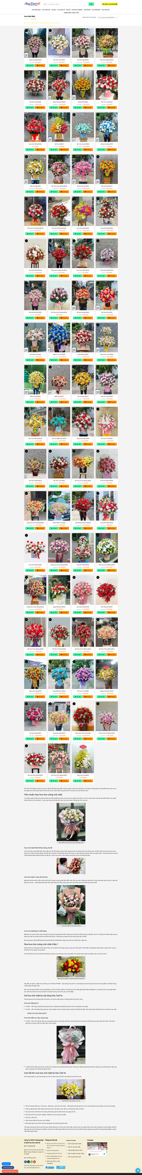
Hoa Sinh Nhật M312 (107, 228)
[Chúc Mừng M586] (83, 337)
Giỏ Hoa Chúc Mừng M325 (35, 649)
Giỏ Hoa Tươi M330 (35, 102)
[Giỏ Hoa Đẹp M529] (83, 43)
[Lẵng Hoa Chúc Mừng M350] (35, 506)
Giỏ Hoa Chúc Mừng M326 (107, 565)
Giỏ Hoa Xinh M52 (106, 312)
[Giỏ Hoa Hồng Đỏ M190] (59, 211)
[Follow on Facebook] (25, 1161)
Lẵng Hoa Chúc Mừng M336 (35, 607)
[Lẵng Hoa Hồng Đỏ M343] (59, 253)
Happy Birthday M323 (106, 691)
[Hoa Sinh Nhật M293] (35, 463)
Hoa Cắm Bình (96, 9)
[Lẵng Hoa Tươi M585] (107, 337)
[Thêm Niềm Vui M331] (59, 506)
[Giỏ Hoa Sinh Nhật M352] (35, 758)
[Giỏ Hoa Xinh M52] (107, 295)
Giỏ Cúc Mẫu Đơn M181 (59, 438)
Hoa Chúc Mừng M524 (35, 438)
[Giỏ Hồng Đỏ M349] (107, 590)
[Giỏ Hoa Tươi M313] (107, 85)
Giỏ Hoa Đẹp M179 (106, 186)
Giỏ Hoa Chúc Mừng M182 (59, 186)
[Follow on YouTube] (34, 1161)
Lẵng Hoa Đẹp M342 (35, 60)
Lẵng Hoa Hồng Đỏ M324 (83, 733)
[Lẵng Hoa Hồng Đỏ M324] (83, 716)
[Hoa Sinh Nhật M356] (35, 127)
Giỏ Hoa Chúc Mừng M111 (107, 649)
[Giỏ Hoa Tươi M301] (59, 463)
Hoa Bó (68, 9)
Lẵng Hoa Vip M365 (83, 775)
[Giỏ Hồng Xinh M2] (35, 337)
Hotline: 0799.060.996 (10, 1171)
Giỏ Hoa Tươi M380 (83, 691)
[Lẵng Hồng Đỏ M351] (59, 590)
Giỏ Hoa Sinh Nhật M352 (35, 775)
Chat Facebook (8, 1168)
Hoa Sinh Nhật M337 (83, 607)
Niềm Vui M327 (59, 396)
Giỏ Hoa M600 (59, 144)
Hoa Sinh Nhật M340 (35, 565)
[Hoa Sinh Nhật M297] (83, 211)
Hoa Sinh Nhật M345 (35, 270)
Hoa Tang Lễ (61, 9)
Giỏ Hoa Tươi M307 (59, 60)
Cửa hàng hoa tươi (82, 983)
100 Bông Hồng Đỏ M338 (83, 523)
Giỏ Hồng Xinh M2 (35, 354)
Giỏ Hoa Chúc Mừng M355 (83, 480)
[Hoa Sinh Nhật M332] (83, 253)
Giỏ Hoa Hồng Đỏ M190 (59, 228)
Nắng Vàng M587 (35, 396)
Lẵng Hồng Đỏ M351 (59, 607)
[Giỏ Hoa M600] (59, 127)
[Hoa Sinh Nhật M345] (35, 253)
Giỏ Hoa (53, 9)
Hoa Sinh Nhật (36, 9)
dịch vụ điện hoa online (39, 983)
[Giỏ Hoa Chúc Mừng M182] (59, 169)
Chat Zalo (6, 1164)
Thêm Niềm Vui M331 (59, 523)
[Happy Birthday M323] (107, 674)
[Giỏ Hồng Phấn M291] (35, 295)
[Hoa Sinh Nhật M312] (107, 211)
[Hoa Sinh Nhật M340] (35, 548)
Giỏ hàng (40, 65)
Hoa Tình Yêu (46, 9)
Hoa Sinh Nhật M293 (35, 480)
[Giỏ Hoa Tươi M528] (107, 379)
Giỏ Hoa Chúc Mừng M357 (59, 775)
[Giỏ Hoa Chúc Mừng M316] (107, 716)
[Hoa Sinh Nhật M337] (83, 590)
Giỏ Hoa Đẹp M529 (83, 60)
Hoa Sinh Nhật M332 (83, 270)
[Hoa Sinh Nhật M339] (107, 506)
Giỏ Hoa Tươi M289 (107, 438)
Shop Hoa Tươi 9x (57, 1153)
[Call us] (31, 1161)
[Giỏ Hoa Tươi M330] (35, 85)
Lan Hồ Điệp (87, 9)
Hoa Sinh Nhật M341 (83, 565)
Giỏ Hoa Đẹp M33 (35, 186)
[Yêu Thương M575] (83, 379)
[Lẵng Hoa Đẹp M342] (35, 43)
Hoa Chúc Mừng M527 (107, 60)
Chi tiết (31, 65)
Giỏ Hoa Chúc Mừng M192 (59, 312)
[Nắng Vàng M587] (35, 379)
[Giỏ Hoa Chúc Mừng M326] (107, 548)
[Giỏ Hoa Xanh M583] (83, 127)
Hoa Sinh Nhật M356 (35, 144)
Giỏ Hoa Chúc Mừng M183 (35, 228)
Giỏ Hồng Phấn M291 (35, 312)
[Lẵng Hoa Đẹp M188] (83, 421)
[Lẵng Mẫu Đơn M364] (59, 674)
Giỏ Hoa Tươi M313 (106, 102)
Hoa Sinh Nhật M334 (106, 270)
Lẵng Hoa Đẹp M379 (59, 733)
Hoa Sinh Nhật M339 (106, 523)
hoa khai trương (52, 991)
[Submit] (91, 4)
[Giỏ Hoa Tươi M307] (59, 43)
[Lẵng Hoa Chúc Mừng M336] (35, 590)
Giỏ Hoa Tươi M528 (107, 396)
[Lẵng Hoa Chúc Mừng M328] (59, 548)
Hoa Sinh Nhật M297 (83, 228)
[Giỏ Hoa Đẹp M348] (35, 716)
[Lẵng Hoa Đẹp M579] (107, 127)
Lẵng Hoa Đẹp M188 (83, 438)
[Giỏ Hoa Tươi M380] (83, 674)
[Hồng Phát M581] (83, 85)
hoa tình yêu (62, 991)
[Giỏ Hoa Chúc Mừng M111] (107, 632)
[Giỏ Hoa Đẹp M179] (107, 169)
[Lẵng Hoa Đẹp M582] (83, 295)
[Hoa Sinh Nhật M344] (107, 463)
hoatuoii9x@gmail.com (33, 1167)
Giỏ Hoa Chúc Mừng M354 (83, 649)
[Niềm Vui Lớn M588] (59, 337)
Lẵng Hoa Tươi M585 (106, 354)
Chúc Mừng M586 (82, 354)
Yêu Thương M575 (83, 396)
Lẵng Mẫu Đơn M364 (59, 691)
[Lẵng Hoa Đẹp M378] (35, 674)
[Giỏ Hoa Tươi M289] (107, 421)
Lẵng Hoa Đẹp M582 (83, 312)
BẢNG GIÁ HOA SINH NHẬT (37, 1013)
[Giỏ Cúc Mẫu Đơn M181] (59, 421)
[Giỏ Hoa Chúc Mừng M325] (35, 632)
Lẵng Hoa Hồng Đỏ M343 (59, 270)
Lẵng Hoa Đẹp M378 (35, 691)
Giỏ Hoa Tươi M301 (59, 480)
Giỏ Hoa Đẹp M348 (35, 733)
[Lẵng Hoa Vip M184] (83, 169)
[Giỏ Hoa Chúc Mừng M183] (35, 211)
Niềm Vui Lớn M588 (59, 354)
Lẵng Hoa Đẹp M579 (107, 144)
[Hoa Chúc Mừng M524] (35, 421)
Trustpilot (50, 1163)
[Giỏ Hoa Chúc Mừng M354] (83, 632)
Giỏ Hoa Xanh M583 (83, 144)
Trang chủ (26, 19)
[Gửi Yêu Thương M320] (59, 632)
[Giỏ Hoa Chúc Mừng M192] (59, 295)
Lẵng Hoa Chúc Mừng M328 (59, 565)
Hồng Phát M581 (83, 102)
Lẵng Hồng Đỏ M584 (59, 102)
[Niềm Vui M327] (59, 379)
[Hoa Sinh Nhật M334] (107, 253)
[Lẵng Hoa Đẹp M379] (59, 716)
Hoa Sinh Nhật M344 (106, 480)
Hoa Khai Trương (77, 9)
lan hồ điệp (69, 991)
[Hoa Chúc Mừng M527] (107, 43)
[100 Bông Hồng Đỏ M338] (83, 506)
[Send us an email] (28, 1161)
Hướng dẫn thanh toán (71, 12)
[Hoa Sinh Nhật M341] (83, 548)
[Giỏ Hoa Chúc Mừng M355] (83, 463)
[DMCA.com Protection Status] (60, 1167)
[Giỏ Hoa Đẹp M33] (35, 169)
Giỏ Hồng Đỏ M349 (106, 607)
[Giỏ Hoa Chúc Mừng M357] (59, 758)
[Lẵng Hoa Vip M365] (83, 758)
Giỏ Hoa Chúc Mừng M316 (107, 733)
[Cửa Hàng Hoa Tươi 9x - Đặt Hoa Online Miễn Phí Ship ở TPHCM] (32, 4)
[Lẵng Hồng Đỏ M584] (59, 85)
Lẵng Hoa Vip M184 (83, 186)
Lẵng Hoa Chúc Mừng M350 (35, 523)
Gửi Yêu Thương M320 (59, 649)
